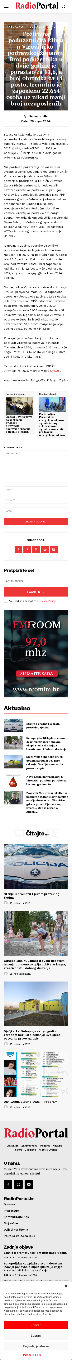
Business (37, 26)
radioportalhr (38, 116)
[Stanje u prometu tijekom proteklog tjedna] (13, 725)
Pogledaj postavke (36, 1346)
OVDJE (55, 371)
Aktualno (15, 26)
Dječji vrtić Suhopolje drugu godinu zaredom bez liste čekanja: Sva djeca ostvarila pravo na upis (44, 762)
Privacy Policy (47, 601)
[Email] (54, 549)
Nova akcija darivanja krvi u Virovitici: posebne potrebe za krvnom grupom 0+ (46, 780)
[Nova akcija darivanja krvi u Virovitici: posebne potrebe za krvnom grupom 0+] (13, 780)
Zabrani (36, 1335)
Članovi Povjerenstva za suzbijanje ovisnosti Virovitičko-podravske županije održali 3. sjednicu (19, 424)
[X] (27, 549)
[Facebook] (18, 549)
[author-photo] (6, 903)
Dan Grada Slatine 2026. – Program (30, 1101)
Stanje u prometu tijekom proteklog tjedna (43, 725)
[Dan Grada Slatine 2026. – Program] (36, 1074)
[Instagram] (18, 1184)
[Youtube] (29, 1184)
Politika (58, 26)
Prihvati (36, 1325)
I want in (33, 591)
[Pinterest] (36, 549)
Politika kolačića (32, 1354)
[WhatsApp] (45, 549)
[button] (66, 1286)
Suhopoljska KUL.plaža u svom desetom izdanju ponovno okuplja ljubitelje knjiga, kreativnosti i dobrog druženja (46, 743)
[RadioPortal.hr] (37, 6)
